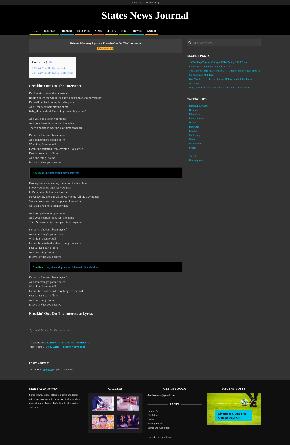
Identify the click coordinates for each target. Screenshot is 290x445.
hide (50, 62)
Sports (192, 147)
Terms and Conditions (159, 427)
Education (194, 114)
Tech (191, 152)
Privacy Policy (155, 423)
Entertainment (105, 48)
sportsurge (167, 437)
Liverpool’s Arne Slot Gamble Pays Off (209, 66)
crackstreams (154, 437)
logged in (48, 369)
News (192, 139)
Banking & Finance (199, 105)
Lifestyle (193, 131)
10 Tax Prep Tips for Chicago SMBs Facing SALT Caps (218, 62)
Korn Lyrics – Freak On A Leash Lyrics (68, 342)
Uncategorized (196, 160)
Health (192, 122)
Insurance (194, 126)
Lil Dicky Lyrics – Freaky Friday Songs (63, 346)
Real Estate (195, 143)
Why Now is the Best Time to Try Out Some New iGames (219, 87)
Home (151, 419)
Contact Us (153, 411)
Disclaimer (153, 415)
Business (193, 110)
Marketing (194, 135)
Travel (192, 156)
